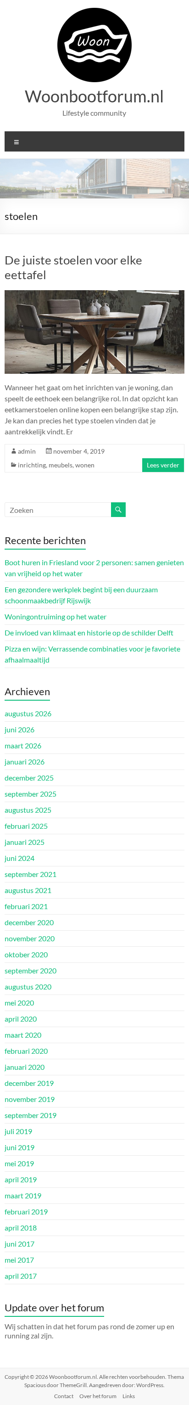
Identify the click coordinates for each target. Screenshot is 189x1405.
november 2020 (30, 938)
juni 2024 (19, 858)
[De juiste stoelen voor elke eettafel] (94, 294)
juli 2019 (18, 1131)
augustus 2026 (28, 713)
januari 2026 (24, 761)
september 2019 (30, 1115)
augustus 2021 (28, 890)
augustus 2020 (28, 986)
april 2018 (21, 1227)
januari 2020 (24, 1066)
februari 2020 (26, 1050)
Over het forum (98, 1396)
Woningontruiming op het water (55, 616)
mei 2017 (19, 1259)
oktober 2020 (26, 954)
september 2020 (30, 970)
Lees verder (163, 465)
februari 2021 (26, 906)
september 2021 (30, 874)
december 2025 (29, 777)
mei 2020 (19, 1002)
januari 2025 (24, 841)
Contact (63, 1396)
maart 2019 (23, 1195)
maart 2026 (23, 745)
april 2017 (21, 1275)
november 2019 (30, 1099)
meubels (60, 465)
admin (27, 451)
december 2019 (29, 1083)
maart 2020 (23, 1034)
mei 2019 (19, 1163)
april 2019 (21, 1179)
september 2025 (30, 793)
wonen (84, 465)
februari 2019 (26, 1211)
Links (128, 1396)
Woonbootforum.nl (94, 96)
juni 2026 (19, 729)
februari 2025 (26, 825)
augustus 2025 (28, 809)
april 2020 (21, 1018)
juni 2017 (19, 1243)
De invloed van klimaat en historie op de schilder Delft (89, 632)
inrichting (32, 465)
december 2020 (29, 922)
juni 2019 (19, 1147)
